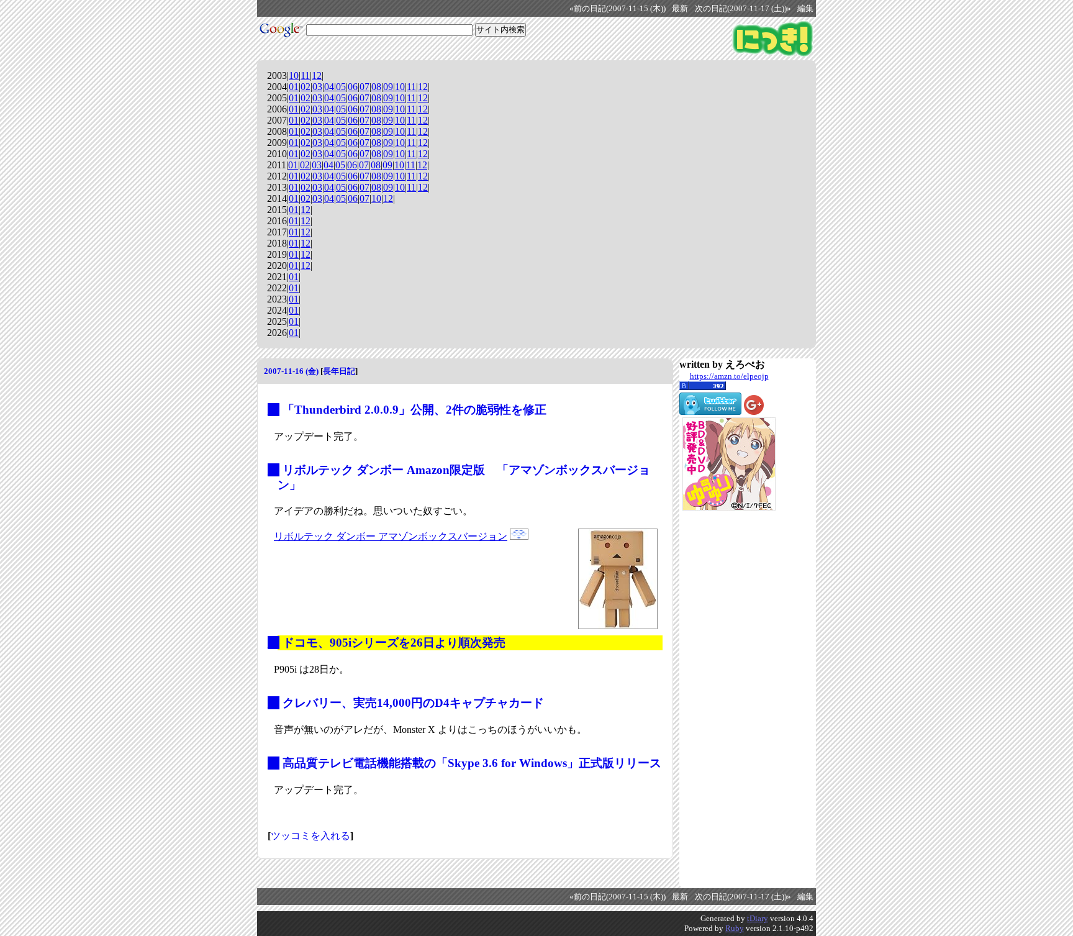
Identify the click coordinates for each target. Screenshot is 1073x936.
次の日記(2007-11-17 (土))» (743, 8)
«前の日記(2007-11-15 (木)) (617, 8)
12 (317, 75)
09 (388, 86)
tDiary (757, 918)
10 (294, 75)
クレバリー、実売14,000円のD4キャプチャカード (413, 702)
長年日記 (339, 371)
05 (341, 86)
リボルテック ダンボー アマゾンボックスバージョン (390, 536)
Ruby (734, 928)
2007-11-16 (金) (291, 371)
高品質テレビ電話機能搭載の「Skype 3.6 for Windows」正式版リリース (472, 763)
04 (329, 86)
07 (364, 86)
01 (294, 86)
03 (317, 86)
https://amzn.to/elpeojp (729, 376)
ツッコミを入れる (310, 835)
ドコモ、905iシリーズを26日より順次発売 (394, 642)
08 (376, 86)
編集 (805, 8)
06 (353, 86)
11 (305, 75)
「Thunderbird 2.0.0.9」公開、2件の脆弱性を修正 (414, 409)
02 (305, 86)
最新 (680, 8)
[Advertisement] (729, 699)
